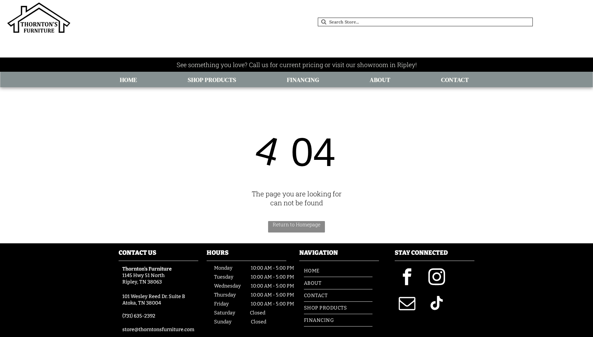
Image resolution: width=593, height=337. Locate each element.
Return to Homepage (296, 224)
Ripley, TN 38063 (142, 282)
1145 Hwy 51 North (143, 275)
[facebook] (407, 278)
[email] (407, 304)
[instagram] (436, 278)
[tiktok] (436, 304)
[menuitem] (131, 79)
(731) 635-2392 (138, 316)
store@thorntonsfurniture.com (158, 329)
